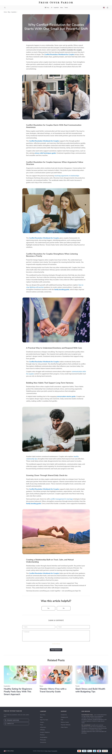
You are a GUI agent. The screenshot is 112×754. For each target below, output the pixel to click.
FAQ (62, 719)
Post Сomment (56, 649)
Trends (66, 7)
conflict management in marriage (61, 499)
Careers (42, 722)
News (61, 7)
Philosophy (43, 739)
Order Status (64, 727)
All (51, 7)
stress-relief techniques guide (45, 153)
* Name (25, 627)
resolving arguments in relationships (66, 175)
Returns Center (65, 722)
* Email (59, 627)
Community (43, 742)
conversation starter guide (66, 396)
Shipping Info (64, 717)
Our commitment (86, 725)
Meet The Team (44, 719)
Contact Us (64, 714)
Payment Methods (65, 724)
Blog (9, 12)
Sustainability (43, 737)
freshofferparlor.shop (87, 714)
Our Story (42, 714)
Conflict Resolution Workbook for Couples (59, 54)
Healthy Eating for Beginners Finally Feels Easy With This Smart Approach (18, 691)
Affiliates (42, 729)
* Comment (26, 632)
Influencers (43, 727)
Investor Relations (45, 732)
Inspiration (56, 7)
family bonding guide (61, 289)
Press (41, 724)
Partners (42, 734)
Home (5, 12)
